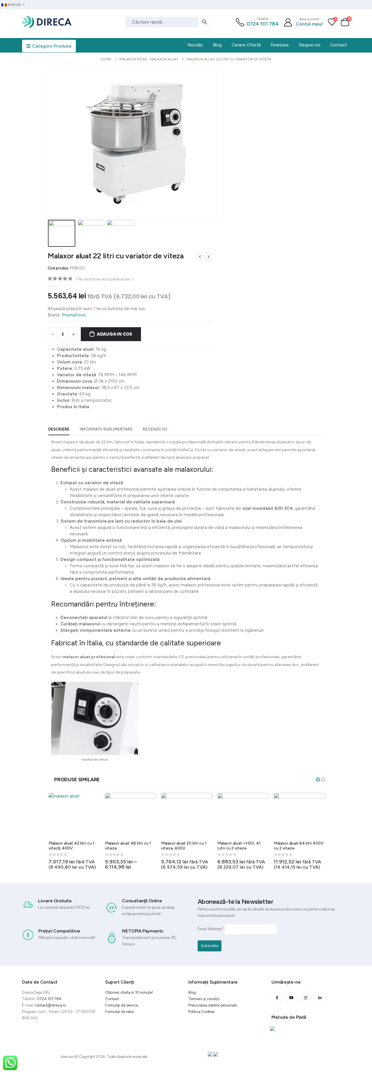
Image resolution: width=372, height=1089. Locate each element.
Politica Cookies (201, 1011)
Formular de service (121, 1005)
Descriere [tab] (58, 429)
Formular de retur (119, 1011)
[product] (74, 815)
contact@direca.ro (50, 1005)
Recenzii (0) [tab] (155, 429)
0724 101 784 (262, 24)
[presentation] (49, 143)
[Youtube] (291, 997)
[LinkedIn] (320, 997)
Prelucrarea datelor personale (212, 1005)
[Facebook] (277, 997)
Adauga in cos (114, 334)
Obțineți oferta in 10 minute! (129, 992)
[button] (318, 779)
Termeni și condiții (203, 999)
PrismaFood (73, 315)
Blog (192, 992)
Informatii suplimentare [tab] (106, 429)
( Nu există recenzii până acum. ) (104, 279)
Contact (112, 999)
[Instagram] (305, 997)
